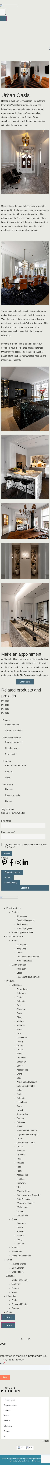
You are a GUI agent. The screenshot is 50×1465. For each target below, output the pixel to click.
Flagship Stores (19, 1264)
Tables (20, 1045)
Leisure (20, 1211)
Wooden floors (23, 1191)
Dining (20, 1041)
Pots (19, 1167)
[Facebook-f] (11, 862)
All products (22, 989)
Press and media (13, 795)
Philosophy (17, 1252)
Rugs (19, 1106)
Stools (19, 1029)
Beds (19, 1078)
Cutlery (20, 1066)
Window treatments (25, 1203)
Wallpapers (22, 1207)
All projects (22, 916)
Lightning (21, 1110)
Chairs (20, 1050)
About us (10, 1276)
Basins (20, 997)
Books (14, 1300)
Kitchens (21, 1025)
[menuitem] (21, 1339)
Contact (8, 801)
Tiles (19, 1017)
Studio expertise (19, 965)
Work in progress (24, 928)
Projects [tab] (5, 705)
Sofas (19, 1054)
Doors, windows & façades (29, 1195)
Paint (19, 1171)
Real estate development (28, 957)
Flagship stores (12, 748)
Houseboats (22, 1215)
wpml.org (21, 1459)
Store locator (11, 754)
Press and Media (19, 1304)
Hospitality (21, 949)
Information (11, 1296)
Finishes (20, 1179)
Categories (17, 985)
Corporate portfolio (13, 731)
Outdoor (20, 1118)
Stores (9, 1260)
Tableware (21, 1058)
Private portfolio (12, 725)
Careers (8, 789)
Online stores (18, 1272)
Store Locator (18, 1268)
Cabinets (21, 1001)
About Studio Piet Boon (15, 766)
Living (19, 1074)
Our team (16, 1284)
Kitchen (20, 1021)
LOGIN (3, 1344)
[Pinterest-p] (4, 862)
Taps (19, 1005)
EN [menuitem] (30, 1447)
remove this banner (33, 1461)
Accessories (22, 1037)
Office (19, 953)
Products (10, 981)
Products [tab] (5, 701)
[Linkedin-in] (25, 862)
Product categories (13, 742)
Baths (19, 1013)
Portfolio (15, 912)
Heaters (20, 1163)
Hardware (21, 1183)
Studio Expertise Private (22, 932)
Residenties (22, 924)
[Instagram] (18, 862)
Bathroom (21, 993)
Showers (21, 1009)
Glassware (21, 1062)
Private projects (13, 908)
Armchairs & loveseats (27, 1082)
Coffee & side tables (26, 1086)
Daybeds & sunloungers (28, 1134)
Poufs (19, 1094)
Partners (9, 771)
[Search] (3, 18)
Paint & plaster (23, 1199)
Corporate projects (14, 936)
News (7, 777)
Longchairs (22, 1102)
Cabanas (21, 1122)
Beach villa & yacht (25, 920)
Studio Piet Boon (19, 1280)
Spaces (15, 1219)
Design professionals (21, 1256)
